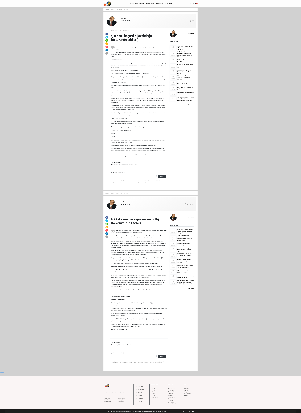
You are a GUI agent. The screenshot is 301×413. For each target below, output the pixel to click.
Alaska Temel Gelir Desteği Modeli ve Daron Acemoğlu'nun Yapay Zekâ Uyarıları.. (185, 47)
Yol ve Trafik (171, 390)
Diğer (170, 3)
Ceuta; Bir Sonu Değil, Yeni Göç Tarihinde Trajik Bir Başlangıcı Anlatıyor (184, 71)
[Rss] (119, 392)
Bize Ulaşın (140, 401)
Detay (185, 411)
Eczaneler (170, 393)
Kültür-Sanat (159, 3)
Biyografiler (187, 392)
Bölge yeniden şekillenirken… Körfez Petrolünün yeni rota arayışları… (184, 77)
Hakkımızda (107, 398)
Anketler (186, 390)
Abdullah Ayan (119, 9)
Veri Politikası (107, 401)
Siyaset (148, 3)
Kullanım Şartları (121, 398)
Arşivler (140, 395)
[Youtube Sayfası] (113, 392)
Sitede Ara (186, 388)
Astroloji (186, 395)
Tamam (192, 411)
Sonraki (2, 372)
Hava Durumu (171, 388)
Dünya (136, 3)
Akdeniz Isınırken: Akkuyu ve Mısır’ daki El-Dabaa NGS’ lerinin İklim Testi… (185, 66)
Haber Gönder (120, 401)
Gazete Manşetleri (172, 404)
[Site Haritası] (121, 392)
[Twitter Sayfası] (107, 392)
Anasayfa (107, 9)
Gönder (162, 176)
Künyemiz (140, 398)
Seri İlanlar (170, 400)
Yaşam (166, 3)
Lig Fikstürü (170, 395)
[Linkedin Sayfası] (116, 392)
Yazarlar (112, 9)
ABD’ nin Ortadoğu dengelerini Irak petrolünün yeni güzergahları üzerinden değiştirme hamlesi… (185, 98)
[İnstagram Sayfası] (110, 392)
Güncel (131, 3)
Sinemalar (170, 398)
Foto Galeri (141, 386)
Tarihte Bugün (171, 397)
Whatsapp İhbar (121, 400)
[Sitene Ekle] (124, 392)
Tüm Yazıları (190, 33)
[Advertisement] (96, 31)
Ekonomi (141, 3)
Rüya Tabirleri (187, 393)
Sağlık (152, 3)
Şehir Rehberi (171, 402)
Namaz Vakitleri (172, 392)
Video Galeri (141, 389)
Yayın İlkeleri (107, 400)
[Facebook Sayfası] (105, 392)
